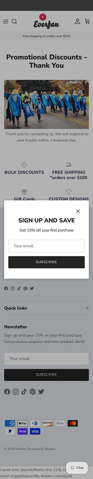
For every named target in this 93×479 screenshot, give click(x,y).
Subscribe (46, 262)
